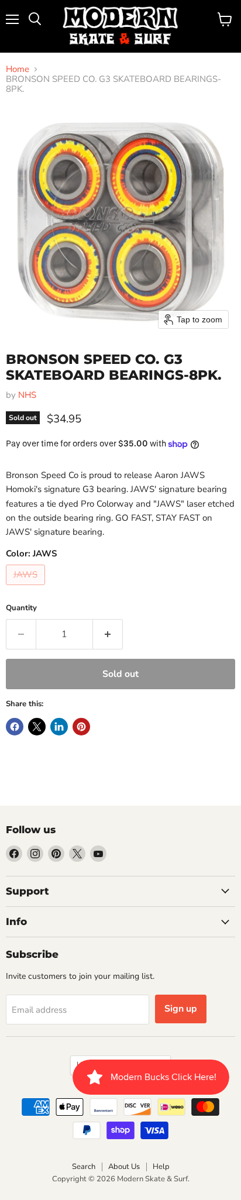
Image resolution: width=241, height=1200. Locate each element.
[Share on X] (37, 726)
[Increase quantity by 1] (108, 634)
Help (161, 1166)
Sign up (180, 1008)
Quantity (21, 608)
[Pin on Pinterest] (81, 726)
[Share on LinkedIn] (59, 726)
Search (83, 1166)
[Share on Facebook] (14, 726)
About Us (124, 1166)
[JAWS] (27, 588)
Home (17, 69)
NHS (27, 395)
